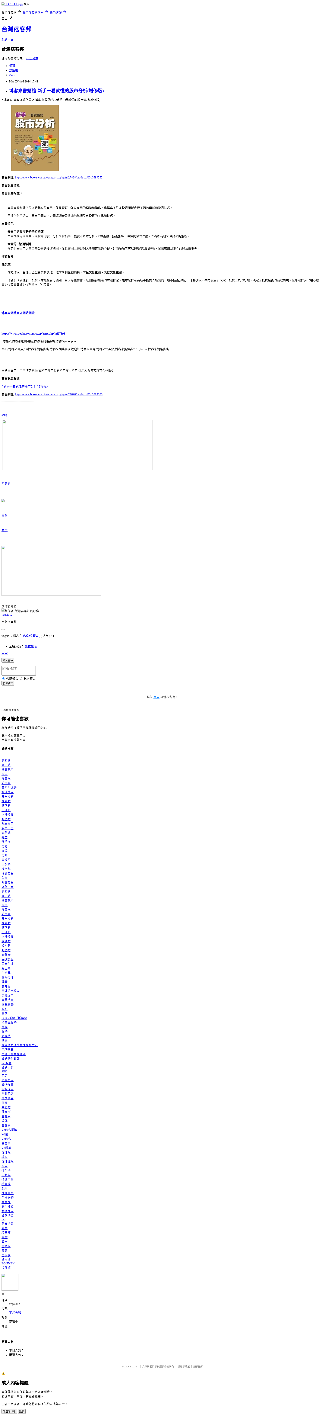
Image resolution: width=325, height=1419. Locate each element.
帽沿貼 (6, 765)
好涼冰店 (8, 792)
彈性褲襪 (8, 1161)
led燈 (5, 1134)
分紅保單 (8, 995)
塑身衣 (6, 483)
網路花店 (8, 1080)
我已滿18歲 (9, 1411)
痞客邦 (27, 635)
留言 (36, 635)
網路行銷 (8, 1215)
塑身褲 (6, 1259)
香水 (5, 1241)
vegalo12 (7, 614)
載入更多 (8, 660)
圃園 (5, 1250)
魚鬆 (5, 515)
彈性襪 (6, 1152)
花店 (5, 1075)
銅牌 (5, 1120)
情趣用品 (8, 1179)
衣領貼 (6, 760)
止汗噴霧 (8, 814)
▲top (5, 653)
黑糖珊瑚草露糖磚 (14, 1054)
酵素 (5, 982)
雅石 (5, 1009)
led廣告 (6, 1139)
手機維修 (8, 1197)
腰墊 (5, 1031)
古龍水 (6, 1246)
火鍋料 (6, 864)
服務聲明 (198, 1366)
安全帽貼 (8, 796)
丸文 (5, 530)
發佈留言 (8, 683)
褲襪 (5, 1157)
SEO (4, 1071)
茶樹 (5, 1237)
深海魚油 (8, 977)
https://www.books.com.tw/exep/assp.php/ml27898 (33, 333)
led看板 (6, 1148)
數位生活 (31, 646)
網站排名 (8, 1067)
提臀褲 (6, 1267)
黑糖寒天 (8, 1049)
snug (4, 414)
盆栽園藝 (8, 1004)
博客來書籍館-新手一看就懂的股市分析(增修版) (56, 90)
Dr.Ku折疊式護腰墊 (14, 1018)
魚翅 (5, 878)
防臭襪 (6, 783)
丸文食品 (8, 823)
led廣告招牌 (9, 1130)
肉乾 (5, 850)
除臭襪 (6, 778)
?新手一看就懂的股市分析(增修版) (25, 386)
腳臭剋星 (8, 769)
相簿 (12, 65)
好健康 (6, 954)
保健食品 (8, 959)
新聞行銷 (8, 1223)
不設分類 (32, 58)
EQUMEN (8, 1263)
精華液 (6, 1232)
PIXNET (134, 1366)
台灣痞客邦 (17, 29)
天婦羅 (6, 860)
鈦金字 (6, 1143)
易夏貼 (6, 801)
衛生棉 (6, 1202)
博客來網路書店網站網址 (18, 313)
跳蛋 (5, 1188)
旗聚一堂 (8, 828)
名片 (12, 74)
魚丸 (5, 855)
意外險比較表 (11, 991)
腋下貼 (6, 805)
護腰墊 (6, 1036)
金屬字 (6, 1125)
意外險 (6, 986)
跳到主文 (8, 39)
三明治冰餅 (9, 787)
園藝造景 (8, 1000)
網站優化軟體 (11, 1058)
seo (3, 1219)
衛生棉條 (8, 1206)
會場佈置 (8, 1089)
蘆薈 (5, 1228)
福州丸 (6, 869)
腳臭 (5, 774)
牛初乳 (6, 972)
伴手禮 (6, 841)
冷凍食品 (8, 873)
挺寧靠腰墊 (9, 1022)
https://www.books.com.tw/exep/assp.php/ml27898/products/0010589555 (59, 177)
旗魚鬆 (6, 832)
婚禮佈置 (8, 1084)
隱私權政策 (184, 1366)
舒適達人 (8, 1211)
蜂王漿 (6, 968)
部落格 (13, 70)
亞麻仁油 (8, 963)
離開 (21, 1411)
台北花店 (8, 1093)
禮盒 (5, 837)
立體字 (6, 1116)
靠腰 (5, 1027)
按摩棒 (6, 1184)
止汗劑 (6, 810)
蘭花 (5, 1013)
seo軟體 (6, 1063)
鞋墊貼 (6, 819)
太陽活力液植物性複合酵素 (20, 1045)
